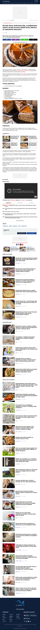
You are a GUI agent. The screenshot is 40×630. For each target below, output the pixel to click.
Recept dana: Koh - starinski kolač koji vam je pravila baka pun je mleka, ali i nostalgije (26, 302)
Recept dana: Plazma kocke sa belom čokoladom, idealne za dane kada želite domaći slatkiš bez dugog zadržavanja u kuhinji (21, 217)
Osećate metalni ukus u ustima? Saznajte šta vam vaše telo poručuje (26, 481)
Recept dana (5, 226)
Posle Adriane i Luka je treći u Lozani (12, 211)
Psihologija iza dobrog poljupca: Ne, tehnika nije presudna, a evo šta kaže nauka (26, 546)
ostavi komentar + (31, 233)
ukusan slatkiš (23, 74)
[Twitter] (20, 244)
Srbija (10, 621)
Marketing (16, 624)
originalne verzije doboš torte (23, 70)
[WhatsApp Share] (24, 40)
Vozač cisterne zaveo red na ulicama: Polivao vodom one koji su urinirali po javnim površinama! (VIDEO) (26, 589)
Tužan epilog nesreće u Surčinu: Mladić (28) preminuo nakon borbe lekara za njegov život (21, 209)
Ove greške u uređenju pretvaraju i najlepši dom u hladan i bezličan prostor (25, 338)
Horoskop (18, 617)
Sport (16, 3)
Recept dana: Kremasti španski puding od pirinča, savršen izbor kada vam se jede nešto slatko (26, 259)
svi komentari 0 (21, 233)
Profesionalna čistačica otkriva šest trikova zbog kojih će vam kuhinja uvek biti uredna (26, 349)
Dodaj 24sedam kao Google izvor (21, 42)
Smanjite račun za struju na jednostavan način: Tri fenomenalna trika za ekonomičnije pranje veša (26, 360)
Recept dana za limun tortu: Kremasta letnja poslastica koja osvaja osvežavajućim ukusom (26, 313)
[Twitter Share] (33, 40)
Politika (13, 3)
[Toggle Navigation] (36, 1)
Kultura (10, 619)
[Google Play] (33, 615)
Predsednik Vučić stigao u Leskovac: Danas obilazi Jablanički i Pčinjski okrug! (20, 206)
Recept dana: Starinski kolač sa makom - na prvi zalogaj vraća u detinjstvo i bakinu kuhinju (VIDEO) (15, 137)
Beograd (18, 614)
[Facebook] (17, 244)
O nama (5, 624)
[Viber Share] (15, 40)
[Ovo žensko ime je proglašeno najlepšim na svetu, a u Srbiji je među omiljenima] (9, 408)
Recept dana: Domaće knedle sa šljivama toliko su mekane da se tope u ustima (31, 249)
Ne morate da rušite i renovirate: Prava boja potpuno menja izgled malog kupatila (26, 417)
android (14, 200)
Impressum (12, 624)
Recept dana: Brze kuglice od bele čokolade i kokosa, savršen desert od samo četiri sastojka (14, 144)
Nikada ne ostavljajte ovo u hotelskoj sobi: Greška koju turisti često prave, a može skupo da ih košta (26, 460)
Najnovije (4, 3)
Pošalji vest (21, 624)
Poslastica (15, 226)
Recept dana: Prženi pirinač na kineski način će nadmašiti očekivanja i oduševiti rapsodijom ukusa (26, 371)
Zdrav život (18, 484)
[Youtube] (22, 244)
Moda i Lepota (18, 431)
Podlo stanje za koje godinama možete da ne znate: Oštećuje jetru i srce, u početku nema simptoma (26, 579)
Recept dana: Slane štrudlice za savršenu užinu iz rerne (24, 438)
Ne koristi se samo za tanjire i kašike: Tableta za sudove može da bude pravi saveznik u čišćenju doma (26, 327)
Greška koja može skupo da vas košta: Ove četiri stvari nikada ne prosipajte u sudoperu (26, 536)
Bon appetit (12, 20)
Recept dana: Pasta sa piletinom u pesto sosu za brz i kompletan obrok (26, 524)
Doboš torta (24, 226)
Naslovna (4, 20)
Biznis (35, 3)
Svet (22, 3)
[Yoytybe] (28, 621)
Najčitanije (20, 202)
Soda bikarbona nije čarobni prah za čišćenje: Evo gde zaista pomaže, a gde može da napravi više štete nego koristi (26, 385)
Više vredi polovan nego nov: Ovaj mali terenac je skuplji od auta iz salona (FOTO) (26, 471)
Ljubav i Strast (18, 550)
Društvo (28, 3)
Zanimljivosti (18, 410)
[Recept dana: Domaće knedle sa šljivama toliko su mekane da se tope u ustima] (9, 494)
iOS (10, 200)
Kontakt (8, 624)
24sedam (23, 200)
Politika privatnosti (26, 624)
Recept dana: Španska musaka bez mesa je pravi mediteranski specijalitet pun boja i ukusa (26, 396)
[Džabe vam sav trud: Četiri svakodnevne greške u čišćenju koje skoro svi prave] (9, 515)
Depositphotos (20, 626)
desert (10, 226)
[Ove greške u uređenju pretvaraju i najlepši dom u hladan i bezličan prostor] (9, 340)
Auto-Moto (18, 474)
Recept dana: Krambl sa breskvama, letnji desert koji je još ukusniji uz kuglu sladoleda (14, 249)
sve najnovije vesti (20, 220)
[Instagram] (19, 244)
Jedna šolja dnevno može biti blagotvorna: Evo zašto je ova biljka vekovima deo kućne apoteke (25, 503)
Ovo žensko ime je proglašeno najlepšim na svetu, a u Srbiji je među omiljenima (26, 406)
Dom (16, 331)
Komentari (31, 202)
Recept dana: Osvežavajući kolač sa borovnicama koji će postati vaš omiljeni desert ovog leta (26, 270)
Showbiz (19, 3)
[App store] (26, 615)
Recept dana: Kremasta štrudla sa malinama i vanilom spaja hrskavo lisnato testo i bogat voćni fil (25, 281)
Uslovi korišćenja (33, 624)
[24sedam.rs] (6, 1)
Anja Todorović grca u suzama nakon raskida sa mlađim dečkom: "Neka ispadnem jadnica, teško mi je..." (20, 214)
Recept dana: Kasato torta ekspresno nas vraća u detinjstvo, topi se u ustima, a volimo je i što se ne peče (33, 137)
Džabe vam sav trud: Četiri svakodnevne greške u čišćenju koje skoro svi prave (26, 514)
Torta (19, 226)
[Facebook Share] (7, 40)
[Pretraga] (35, 1)
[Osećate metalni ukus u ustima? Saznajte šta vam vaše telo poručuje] (9, 483)
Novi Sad (18, 619)
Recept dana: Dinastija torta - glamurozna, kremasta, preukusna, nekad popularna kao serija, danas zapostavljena (33, 144)
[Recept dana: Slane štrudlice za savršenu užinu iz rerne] (9, 440)
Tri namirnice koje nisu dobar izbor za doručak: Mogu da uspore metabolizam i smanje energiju (26, 568)
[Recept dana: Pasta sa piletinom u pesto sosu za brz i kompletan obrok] (9, 526)
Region (17, 616)
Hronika (24, 3)
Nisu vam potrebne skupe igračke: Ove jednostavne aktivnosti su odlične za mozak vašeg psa (26, 449)
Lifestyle (31, 3)
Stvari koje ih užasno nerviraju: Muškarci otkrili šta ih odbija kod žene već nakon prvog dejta (26, 557)
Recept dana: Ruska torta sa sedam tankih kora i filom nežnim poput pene (26, 291)
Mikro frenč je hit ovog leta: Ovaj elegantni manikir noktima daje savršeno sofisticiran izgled (25, 428)
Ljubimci (17, 453)
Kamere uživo (9, 3)
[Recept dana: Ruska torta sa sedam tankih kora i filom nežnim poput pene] (9, 293)
